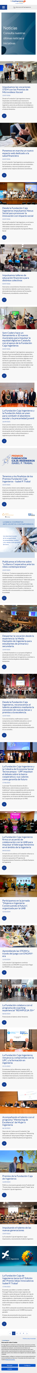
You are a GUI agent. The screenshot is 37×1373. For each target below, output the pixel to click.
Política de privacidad (29, 1338)
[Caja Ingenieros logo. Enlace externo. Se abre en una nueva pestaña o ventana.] (5, 1340)
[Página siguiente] (27, 1333)
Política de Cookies (10, 1359)
